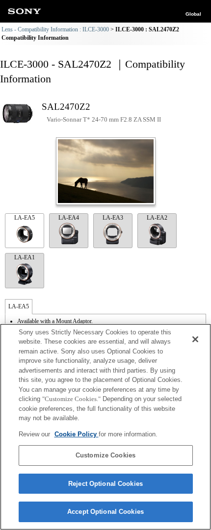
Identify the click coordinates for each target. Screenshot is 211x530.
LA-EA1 (24, 257)
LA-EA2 (157, 217)
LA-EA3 (113, 217)
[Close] (195, 339)
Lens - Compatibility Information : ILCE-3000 (55, 29)
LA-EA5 (24, 217)
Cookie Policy (76, 434)
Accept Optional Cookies (105, 511)
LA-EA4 (68, 217)
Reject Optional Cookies (105, 483)
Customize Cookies (105, 455)
